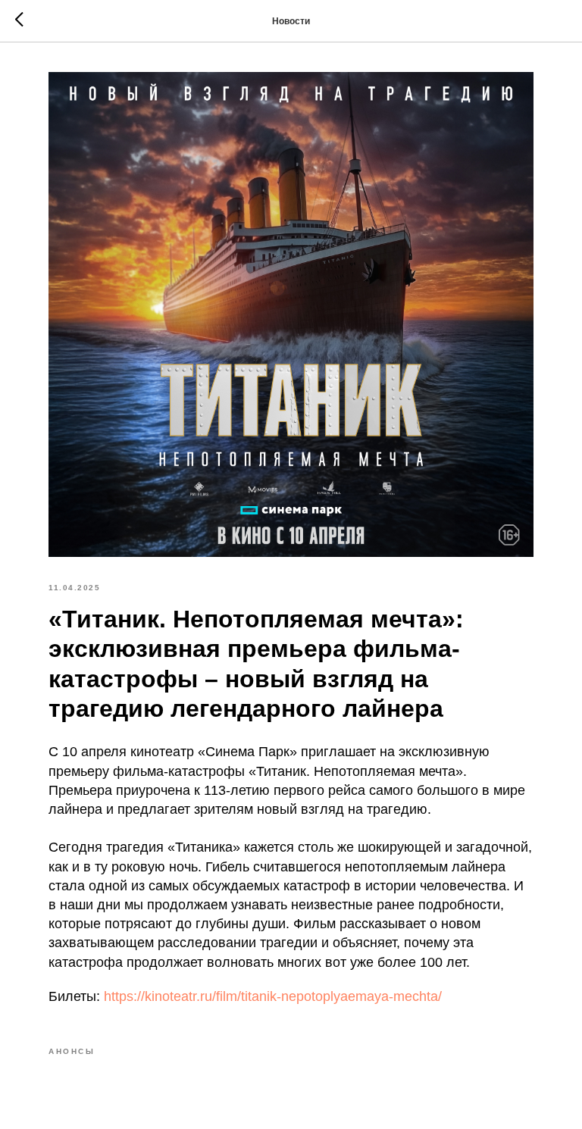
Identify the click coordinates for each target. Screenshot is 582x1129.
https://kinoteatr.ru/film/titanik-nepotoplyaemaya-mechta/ (273, 996)
